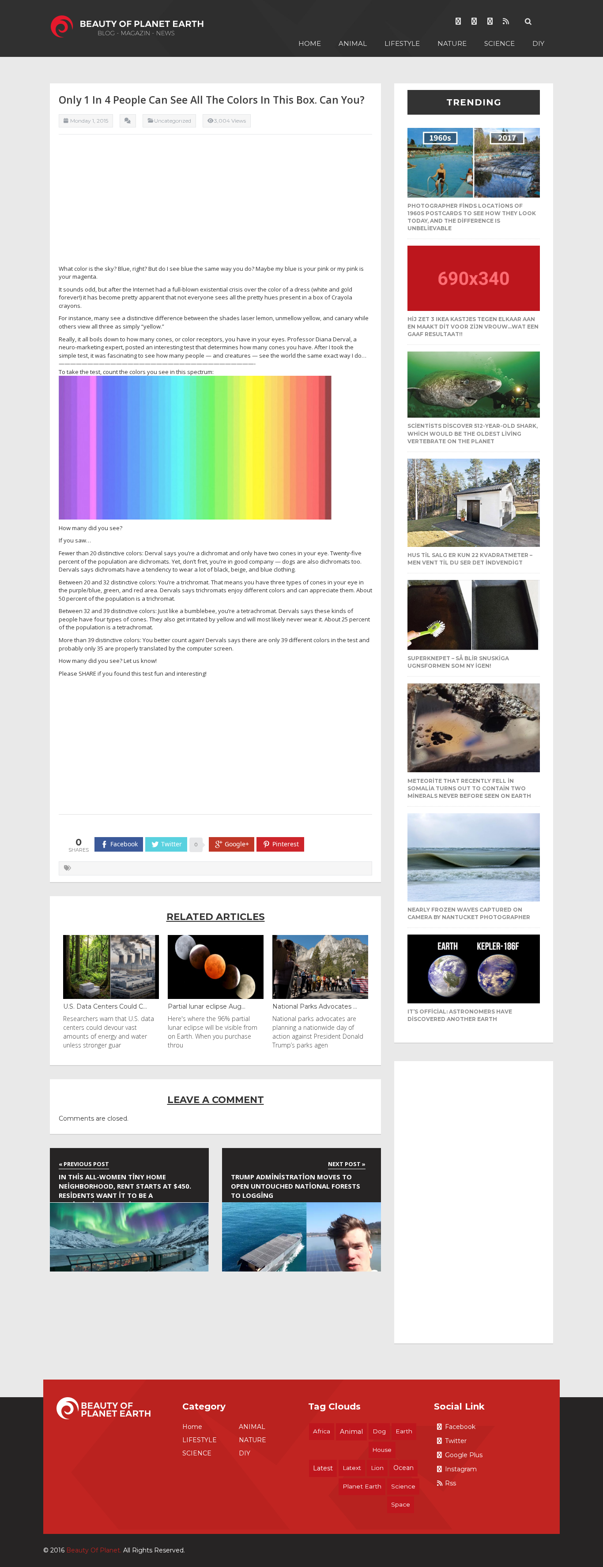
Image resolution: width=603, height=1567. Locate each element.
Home (309, 43)
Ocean (403, 1468)
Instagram (461, 1469)
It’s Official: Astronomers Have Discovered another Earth (459, 1015)
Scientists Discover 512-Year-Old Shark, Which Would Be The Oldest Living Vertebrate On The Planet (472, 433)
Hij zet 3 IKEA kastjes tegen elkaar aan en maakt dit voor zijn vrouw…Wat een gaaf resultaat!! (473, 326)
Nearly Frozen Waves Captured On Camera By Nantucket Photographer (468, 913)
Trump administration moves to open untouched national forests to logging (295, 1186)
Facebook (460, 1427)
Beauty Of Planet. (93, 1550)
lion (377, 1467)
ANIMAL (353, 43)
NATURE (452, 43)
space (400, 1504)
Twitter (456, 1441)
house (382, 1449)
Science (403, 1486)
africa (321, 1431)
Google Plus (463, 1455)
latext (352, 1467)
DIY (538, 43)
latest (323, 1468)
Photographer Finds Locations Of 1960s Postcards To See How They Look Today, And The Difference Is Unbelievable (471, 217)
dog (379, 1431)
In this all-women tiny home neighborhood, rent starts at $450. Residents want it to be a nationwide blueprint (125, 1187)
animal (351, 1432)
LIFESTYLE (402, 43)
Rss (450, 1483)
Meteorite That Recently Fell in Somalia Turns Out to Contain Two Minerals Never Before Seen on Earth (469, 788)
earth (404, 1431)
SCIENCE (499, 43)
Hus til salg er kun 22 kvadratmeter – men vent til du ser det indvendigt (469, 559)
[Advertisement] (215, 203)
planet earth (362, 1486)
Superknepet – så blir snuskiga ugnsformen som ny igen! (458, 662)
